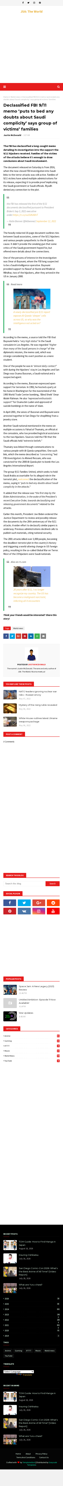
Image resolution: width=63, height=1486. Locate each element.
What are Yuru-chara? (30, 1284)
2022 (32, 1319)
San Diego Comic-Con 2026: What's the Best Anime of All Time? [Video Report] (38, 1271)
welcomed (23, 479)
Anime (32, 1036)
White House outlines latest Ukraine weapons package (38, 720)
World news (15, 97)
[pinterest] (40, 3)
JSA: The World (31, 11)
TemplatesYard (29, 1462)
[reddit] (53, 902)
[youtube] (53, 911)
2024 (32, 1309)
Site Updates (26, 1013)
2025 (32, 1304)
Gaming (32, 1041)
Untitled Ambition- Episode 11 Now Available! (37, 1001)
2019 (32, 1335)
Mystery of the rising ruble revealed (38, 705)
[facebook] (23, 3)
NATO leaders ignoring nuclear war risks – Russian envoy (38, 693)
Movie (32, 1051)
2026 (32, 1298)
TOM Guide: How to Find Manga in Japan (37, 1243)
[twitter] (28, 3)
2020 (32, 1330)
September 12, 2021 (46, 221)
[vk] (24, 911)
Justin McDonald (12, 135)
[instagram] (34, 3)
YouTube (32, 1061)
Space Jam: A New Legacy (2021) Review (36, 988)
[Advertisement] (31, 48)
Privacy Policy (41, 1453)
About (28, 1453)
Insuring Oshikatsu (28, 1255)
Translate (27, 1374)
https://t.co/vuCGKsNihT (25, 214)
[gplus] (38, 902)
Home (6, 97)
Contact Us (44, 1457)
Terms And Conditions (25, 1457)
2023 (32, 1314)
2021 (32, 1325)
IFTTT (32, 1046)
